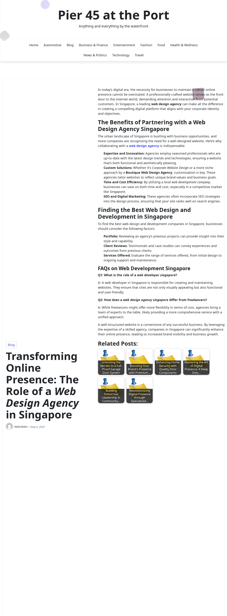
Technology (120, 55)
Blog (70, 45)
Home (33, 45)
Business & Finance (93, 45)
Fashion (146, 45)
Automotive (52, 45)
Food (161, 45)
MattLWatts (21, 426)
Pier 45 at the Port (113, 14)
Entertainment (124, 45)
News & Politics (95, 55)
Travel (139, 55)
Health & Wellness (184, 45)
